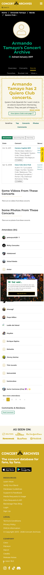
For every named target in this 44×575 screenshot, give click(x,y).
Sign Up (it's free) (21, 293)
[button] (21, 282)
